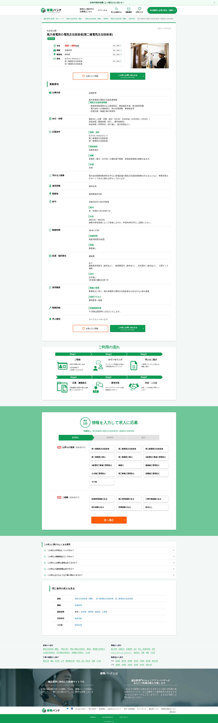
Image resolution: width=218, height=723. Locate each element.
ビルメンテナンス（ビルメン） (121, 652)
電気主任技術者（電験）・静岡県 (97, 19)
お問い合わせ (123, 717)
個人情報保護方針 (107, 717)
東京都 (148, 661)
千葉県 (142, 661)
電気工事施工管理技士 (77, 649)
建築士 (89, 649)
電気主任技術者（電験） (74, 19)
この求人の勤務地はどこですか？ (60, 556)
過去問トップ (153, 709)
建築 (51, 661)
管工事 (57, 661)
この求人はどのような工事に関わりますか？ (65, 575)
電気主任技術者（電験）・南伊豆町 (123, 19)
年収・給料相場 (129, 709)
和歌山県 (149, 665)
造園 (142, 652)
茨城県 (118, 661)
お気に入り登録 (92, 76)
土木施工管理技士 (49, 652)
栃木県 (124, 661)
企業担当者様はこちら (168, 709)
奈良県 (142, 665)
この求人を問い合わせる (127, 76)
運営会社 (173, 712)
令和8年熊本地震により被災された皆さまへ (107, 3)
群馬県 (130, 661)
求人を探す (92, 709)
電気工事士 (65, 649)
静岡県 (90, 612)
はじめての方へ (80, 709)
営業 (153, 649)
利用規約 (93, 717)
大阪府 (130, 665)
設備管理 (78, 605)
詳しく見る (116, 45)
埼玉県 (136, 661)
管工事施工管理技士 (63, 652)
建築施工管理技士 (99, 649)
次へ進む (109, 520)
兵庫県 (136, 665)
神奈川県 (155, 661)
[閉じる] (214, 2)
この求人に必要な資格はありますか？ (62, 563)
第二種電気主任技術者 (124, 599)
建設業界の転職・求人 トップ (54, 19)
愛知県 (97, 612)
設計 (135, 649)
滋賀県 (118, 665)
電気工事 (46, 661)
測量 (147, 652)
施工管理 (114, 649)
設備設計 (122, 649)
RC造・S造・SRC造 (83, 661)
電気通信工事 (70, 661)
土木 (62, 661)
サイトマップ (141, 709)
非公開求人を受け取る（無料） (162, 10)
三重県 (104, 612)
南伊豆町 (78, 618)
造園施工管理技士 (78, 652)
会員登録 (102, 709)
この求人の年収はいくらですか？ (60, 550)
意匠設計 (137, 652)
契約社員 (78, 625)
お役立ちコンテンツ (114, 709)
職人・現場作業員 (144, 649)
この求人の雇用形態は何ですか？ (60, 569)
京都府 (124, 665)
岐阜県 (83, 612)
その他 (87, 652)
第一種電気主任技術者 (105, 599)
